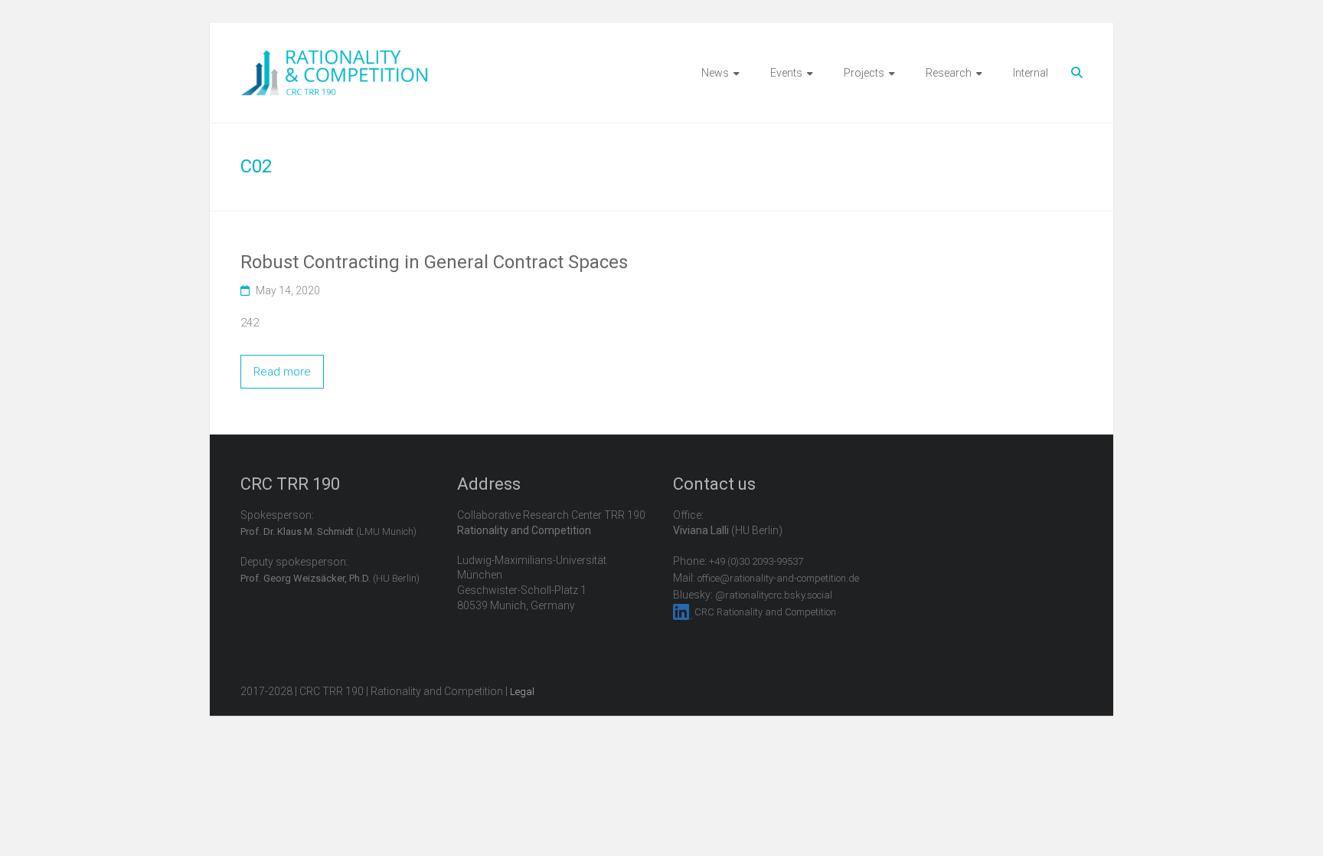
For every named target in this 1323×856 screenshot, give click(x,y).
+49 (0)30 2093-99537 (756, 561)
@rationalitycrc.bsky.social (773, 595)
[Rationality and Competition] (334, 58)
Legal (522, 691)
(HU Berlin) (330, 578)
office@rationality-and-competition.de (778, 578)
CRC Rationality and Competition (765, 612)
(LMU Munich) (328, 531)
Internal (1030, 73)
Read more (282, 372)
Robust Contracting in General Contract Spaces (434, 262)
